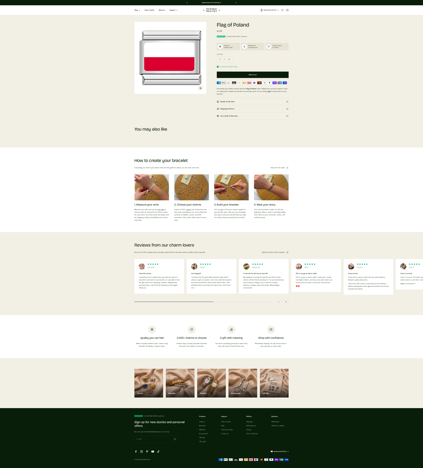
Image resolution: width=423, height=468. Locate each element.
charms (188, 209)
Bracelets (202, 426)
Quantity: (220, 54)
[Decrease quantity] (220, 59)
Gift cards (202, 442)
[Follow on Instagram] (141, 451)
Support (172, 10)
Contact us (225, 434)
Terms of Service (252, 434)
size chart (160, 209)
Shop (136, 10)
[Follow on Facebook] (135, 451)
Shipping (249, 422)
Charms (202, 422)
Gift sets (202, 438)
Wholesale (275, 422)
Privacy (248, 430)
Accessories (203, 434)
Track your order (227, 430)
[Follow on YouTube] (152, 451)
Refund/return (251, 426)
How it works (149, 10)
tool (221, 209)
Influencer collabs (277, 426)
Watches (202, 430)
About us (162, 10)
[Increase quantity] (229, 59)
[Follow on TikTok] (158, 451)
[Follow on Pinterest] (147, 451)
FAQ (222, 426)
